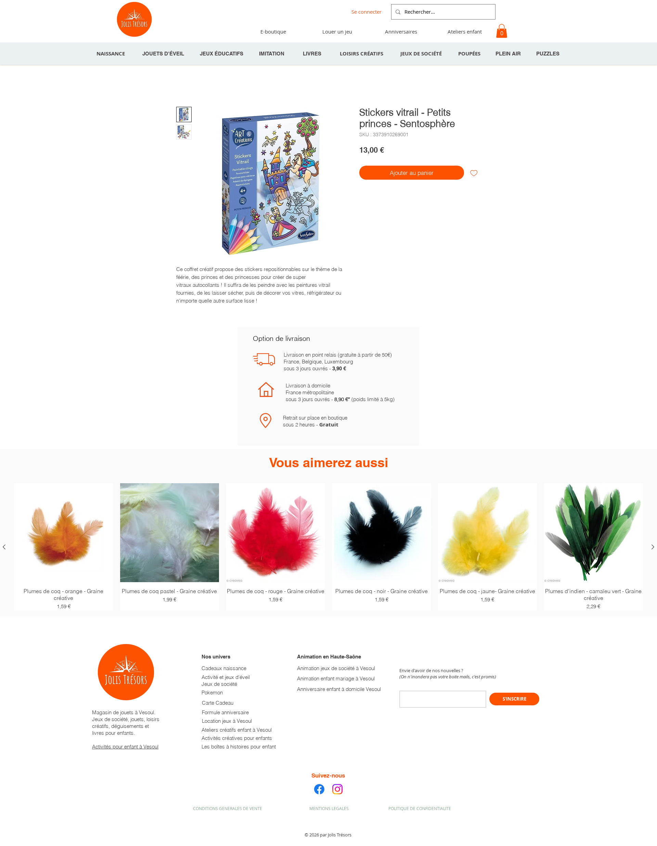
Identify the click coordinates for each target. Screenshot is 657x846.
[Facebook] (319, 789)
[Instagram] (337, 789)
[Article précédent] (4, 547)
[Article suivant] (653, 547)
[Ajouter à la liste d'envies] (474, 173)
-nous (337, 775)
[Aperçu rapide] (63, 532)
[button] (401, 31)
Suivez (320, 775)
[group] (328, 547)
